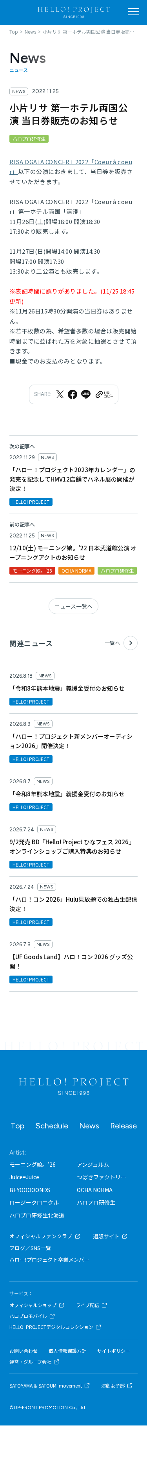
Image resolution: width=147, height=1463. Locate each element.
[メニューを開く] (133, 11)
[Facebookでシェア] (72, 394)
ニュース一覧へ (73, 606)
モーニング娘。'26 (32, 1164)
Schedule (51, 1125)
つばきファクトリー (101, 1177)
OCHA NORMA (95, 1190)
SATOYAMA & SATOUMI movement (45, 1385)
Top (17, 1125)
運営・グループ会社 (30, 1362)
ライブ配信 (87, 1305)
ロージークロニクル (34, 1202)
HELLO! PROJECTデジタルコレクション (51, 1327)
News (89, 1125)
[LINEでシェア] (86, 394)
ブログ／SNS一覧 (30, 1248)
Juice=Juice (24, 1177)
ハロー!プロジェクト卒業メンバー (49, 1259)
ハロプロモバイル (28, 1316)
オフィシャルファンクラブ (41, 1236)
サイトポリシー (113, 1351)
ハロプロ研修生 (96, 1202)
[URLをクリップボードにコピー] (103, 394)
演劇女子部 (113, 1385)
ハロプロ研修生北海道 (36, 1215)
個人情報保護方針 (67, 1351)
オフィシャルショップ (32, 1305)
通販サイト (106, 1236)
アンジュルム (93, 1164)
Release (123, 1125)
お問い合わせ (23, 1351)
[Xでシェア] (60, 394)
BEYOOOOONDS (29, 1190)
